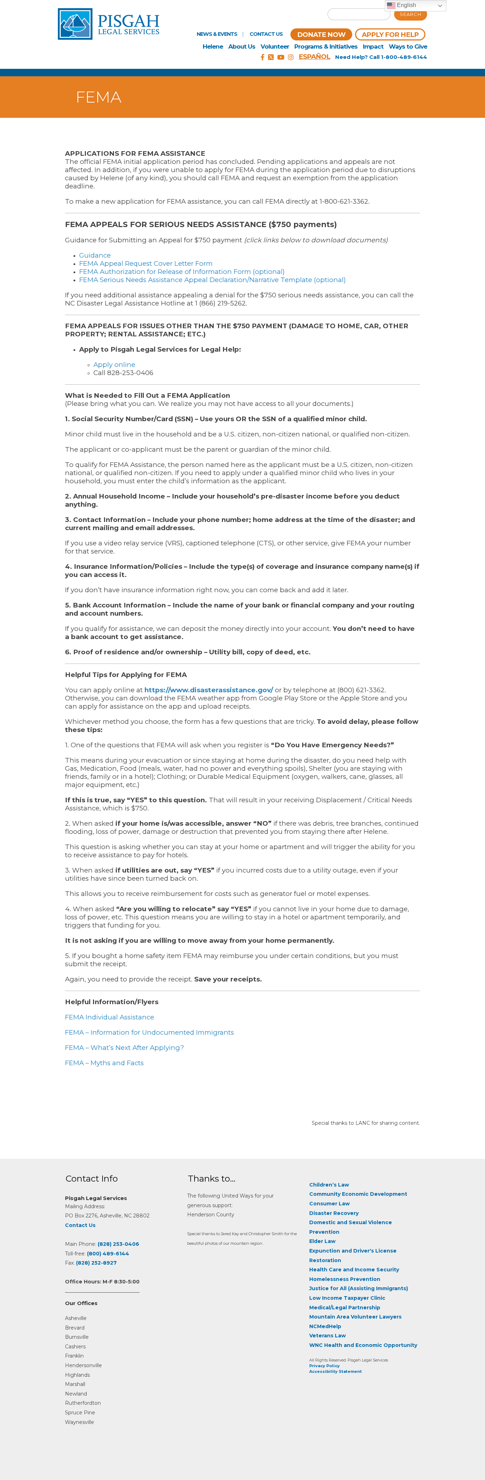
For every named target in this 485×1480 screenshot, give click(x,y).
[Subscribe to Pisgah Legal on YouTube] (281, 57)
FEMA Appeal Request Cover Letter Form (146, 263)
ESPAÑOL (314, 57)
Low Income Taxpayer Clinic (347, 1298)
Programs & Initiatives (326, 46)
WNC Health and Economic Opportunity (363, 1345)
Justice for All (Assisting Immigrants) (358, 1288)
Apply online (114, 365)
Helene (213, 46)
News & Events (217, 34)
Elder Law (322, 1241)
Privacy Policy (324, 1365)
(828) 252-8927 (96, 1263)
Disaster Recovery (334, 1213)
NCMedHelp (325, 1326)
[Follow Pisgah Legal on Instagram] (290, 57)
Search (410, 14)
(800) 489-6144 (108, 1253)
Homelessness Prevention (344, 1279)
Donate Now (321, 35)
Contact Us (266, 34)
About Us (241, 46)
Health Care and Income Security (354, 1269)
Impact (373, 46)
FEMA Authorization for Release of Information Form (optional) (182, 272)
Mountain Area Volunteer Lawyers (355, 1317)
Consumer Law (329, 1203)
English (406, 5)
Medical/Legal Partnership (344, 1307)
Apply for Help (390, 35)
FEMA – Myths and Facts (104, 1063)
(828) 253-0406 (118, 1244)
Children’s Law (329, 1185)
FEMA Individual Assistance (109, 1017)
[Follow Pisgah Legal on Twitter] (271, 57)
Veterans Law (327, 1335)
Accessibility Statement (335, 1371)
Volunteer (275, 46)
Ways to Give (408, 46)
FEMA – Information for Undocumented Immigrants (149, 1032)
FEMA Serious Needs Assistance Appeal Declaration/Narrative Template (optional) (212, 280)
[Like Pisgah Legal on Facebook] (262, 57)
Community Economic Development (358, 1194)
